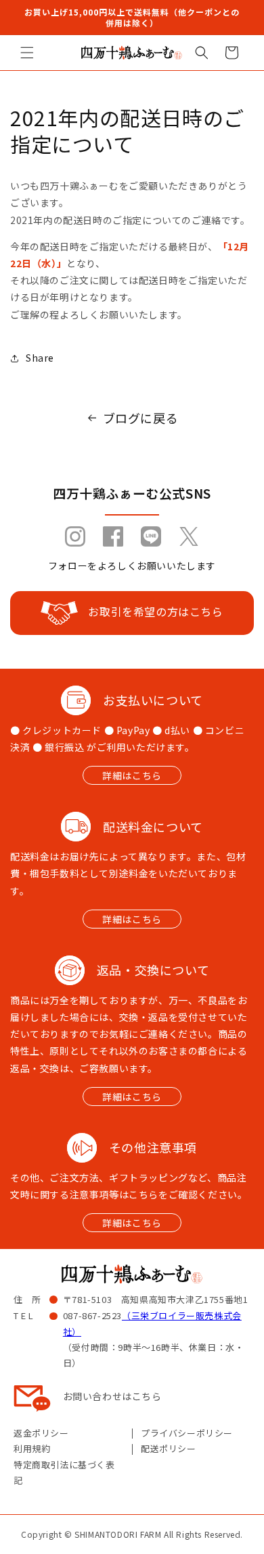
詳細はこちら (132, 775)
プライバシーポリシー (187, 1432)
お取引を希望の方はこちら (155, 611)
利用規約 (32, 1448)
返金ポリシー (41, 1432)
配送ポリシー (168, 1448)
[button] (27, 52)
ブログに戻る (141, 417)
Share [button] (40, 357)
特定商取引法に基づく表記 (64, 1472)
